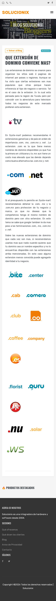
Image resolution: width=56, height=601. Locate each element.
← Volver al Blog (14, 51)
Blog (4, 539)
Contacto (7, 549)
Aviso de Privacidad (12, 544)
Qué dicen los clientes (13, 534)
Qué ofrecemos (10, 529)
